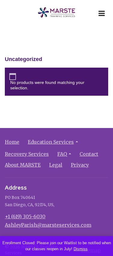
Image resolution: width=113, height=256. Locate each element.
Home (12, 142)
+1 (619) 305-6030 (25, 216)
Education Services (51, 142)
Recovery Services (27, 154)
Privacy (80, 165)
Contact (89, 154)
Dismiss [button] (81, 249)
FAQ (62, 154)
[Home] (56, 13)
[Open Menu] (101, 13)
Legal (55, 165)
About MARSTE (23, 165)
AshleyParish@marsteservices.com (48, 225)
